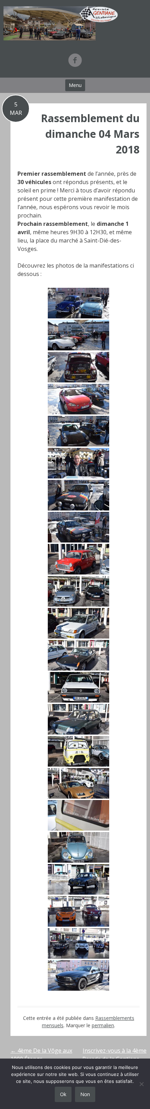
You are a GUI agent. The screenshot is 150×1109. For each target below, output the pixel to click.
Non (85, 1094)
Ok (63, 1094)
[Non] (141, 1083)
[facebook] (75, 60)
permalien (103, 1025)
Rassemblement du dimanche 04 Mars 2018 (90, 134)
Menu (75, 85)
